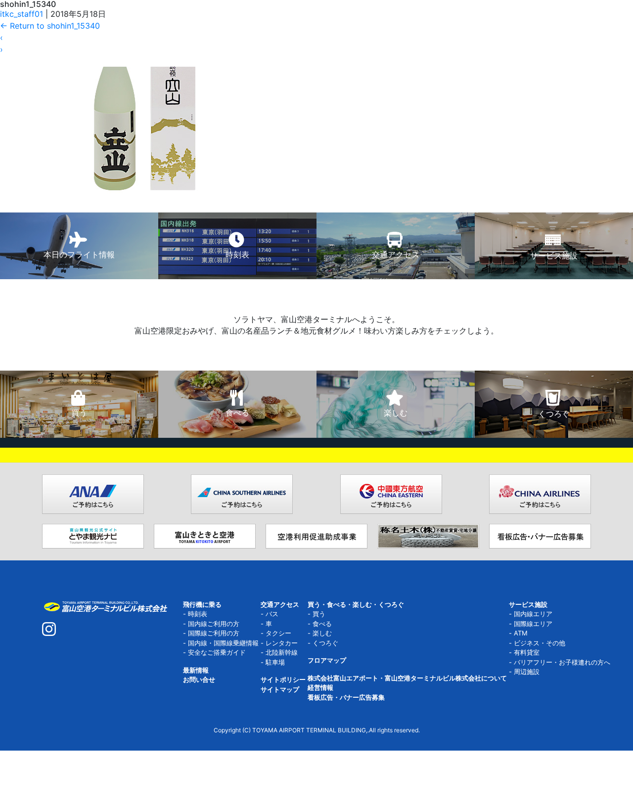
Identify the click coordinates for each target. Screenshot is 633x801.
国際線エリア (533, 624)
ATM (521, 633)
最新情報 (196, 670)
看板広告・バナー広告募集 (346, 697)
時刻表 (197, 614)
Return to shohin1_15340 (50, 26)
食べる (322, 624)
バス (272, 614)
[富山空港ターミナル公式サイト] (105, 606)
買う (319, 614)
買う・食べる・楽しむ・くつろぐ (356, 604)
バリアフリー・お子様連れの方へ (562, 662)
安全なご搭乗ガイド (217, 652)
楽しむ (322, 633)
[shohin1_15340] (144, 101)
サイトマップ (280, 689)
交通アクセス (280, 604)
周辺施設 (527, 671)
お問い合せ (199, 679)
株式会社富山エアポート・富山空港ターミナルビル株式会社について (407, 678)
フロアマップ (327, 660)
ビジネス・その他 (539, 643)
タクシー (278, 633)
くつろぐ (325, 643)
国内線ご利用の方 (213, 624)
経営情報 (320, 687)
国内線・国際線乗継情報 (223, 643)
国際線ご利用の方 (213, 633)
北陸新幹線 (282, 652)
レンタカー (282, 643)
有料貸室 (527, 652)
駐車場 (275, 662)
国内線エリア (533, 614)
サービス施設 (528, 604)
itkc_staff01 (21, 14)
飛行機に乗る (202, 604)
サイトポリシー (283, 679)
